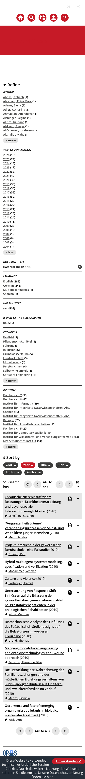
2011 (6, 217)
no (5, 323)
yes (5, 308)
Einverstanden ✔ (68, 761)
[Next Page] (59, 484)
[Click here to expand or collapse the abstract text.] (78, 499)
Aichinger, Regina (14, 118)
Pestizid (8, 337)
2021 (6, 176)
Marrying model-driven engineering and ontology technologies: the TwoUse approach (34, 653)
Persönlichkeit (13, 366)
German (8, 285)
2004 (6, 246)
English (8, 281)
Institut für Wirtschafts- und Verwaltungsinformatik (38, 437)
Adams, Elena (12, 105)
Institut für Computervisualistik (24, 432)
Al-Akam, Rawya (14, 126)
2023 (6, 167)
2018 (6, 188)
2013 (6, 209)
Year (9, 465)
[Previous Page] (37, 484)
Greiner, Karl (17, 554)
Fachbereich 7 (12, 395)
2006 (6, 238)
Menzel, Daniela (19, 698)
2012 (6, 213)
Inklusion (9, 350)
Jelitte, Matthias (18, 614)
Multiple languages (16, 290)
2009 (6, 226)
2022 (6, 171)
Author (11, 472)
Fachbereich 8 (12, 399)
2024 (6, 163)
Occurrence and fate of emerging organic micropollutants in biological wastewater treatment (32, 710)
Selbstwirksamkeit (15, 370)
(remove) (72, 267)
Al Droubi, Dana (13, 122)
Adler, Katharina (14, 109)
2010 (6, 221)
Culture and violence (20, 578)
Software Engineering (17, 375)
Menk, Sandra (17, 537)
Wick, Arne (15, 720)
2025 (6, 159)
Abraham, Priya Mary (17, 101)
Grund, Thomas (18, 640)
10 (77, 482)
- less (10, 252)
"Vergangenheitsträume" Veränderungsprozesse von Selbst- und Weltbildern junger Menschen (34, 528)
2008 (6, 230)
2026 (6, 155)
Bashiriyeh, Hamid (20, 583)
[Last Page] (69, 484)
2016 (6, 196)
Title (43, 465)
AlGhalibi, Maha (13, 134)
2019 (6, 184)
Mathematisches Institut (19, 441)
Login (78, 6)
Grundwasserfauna (16, 354)
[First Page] (28, 484)
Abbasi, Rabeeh (13, 97)
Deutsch (68, 6)
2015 (6, 201)
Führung (8, 345)
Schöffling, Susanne (21, 516)
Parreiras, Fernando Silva (25, 662)
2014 (6, 205)
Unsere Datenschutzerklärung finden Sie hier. (57, 774)
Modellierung (12, 362)
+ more (11, 140)
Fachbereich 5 (12, 428)
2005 (6, 242)
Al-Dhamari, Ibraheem (18, 130)
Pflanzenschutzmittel (17, 341)
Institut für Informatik (18, 403)
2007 (6, 234)
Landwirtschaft (13, 358)
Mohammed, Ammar (22, 571)
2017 (6, 192)
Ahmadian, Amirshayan (18, 114)
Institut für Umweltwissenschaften (26, 424)
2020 (6, 180)
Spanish (8, 294)
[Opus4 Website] (10, 754)
